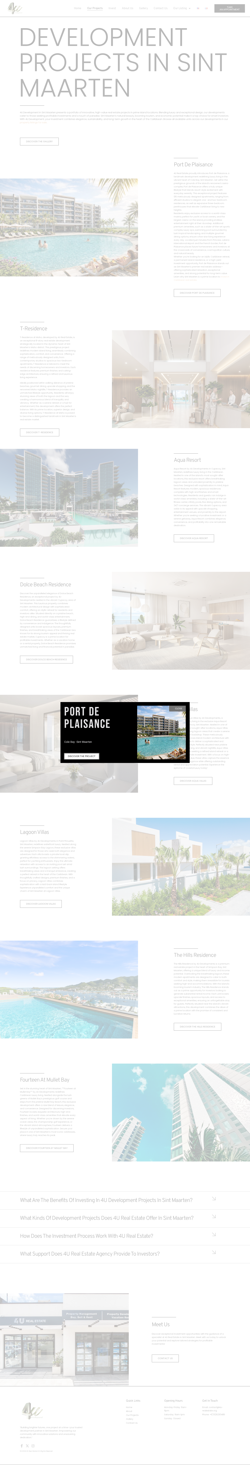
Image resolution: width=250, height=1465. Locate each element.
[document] (125, 732)
